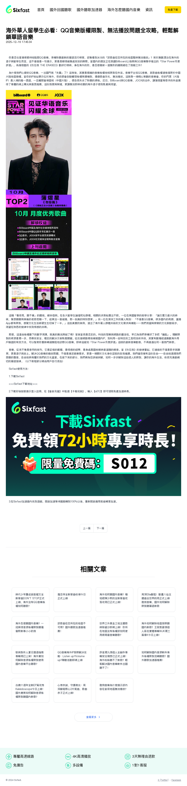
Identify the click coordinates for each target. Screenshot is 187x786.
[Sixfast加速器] (18, 9)
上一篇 (87, 528)
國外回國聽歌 (61, 9)
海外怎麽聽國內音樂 (123, 9)
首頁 (41, 9)
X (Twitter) (163, 780)
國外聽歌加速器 (89, 9)
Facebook (176, 780)
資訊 (149, 9)
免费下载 (173, 10)
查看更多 (91, 717)
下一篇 (100, 528)
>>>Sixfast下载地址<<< (23, 384)
